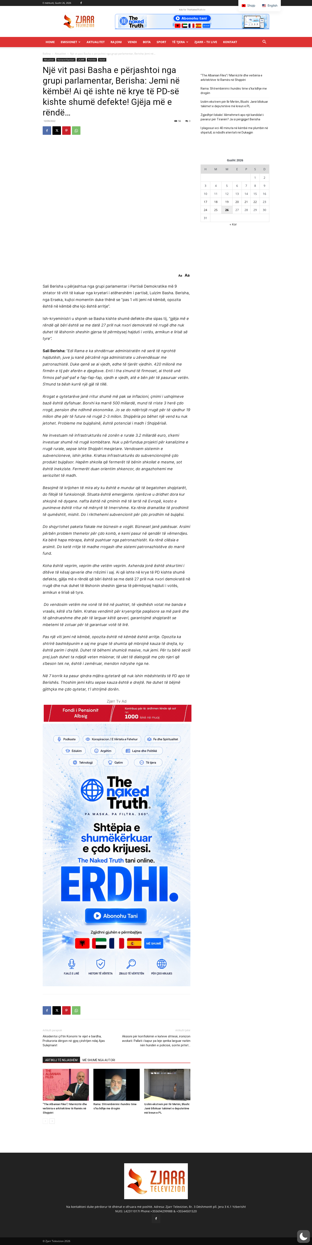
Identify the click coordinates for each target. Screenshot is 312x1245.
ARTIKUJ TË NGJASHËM (61, 1060)
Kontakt (230, 42)
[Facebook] (81, 3)
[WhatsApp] (76, 130)
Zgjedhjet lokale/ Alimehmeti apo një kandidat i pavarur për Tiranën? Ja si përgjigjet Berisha (232, 117)
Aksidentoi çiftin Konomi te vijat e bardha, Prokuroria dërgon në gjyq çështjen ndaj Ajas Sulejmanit (74, 1040)
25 (216, 210)
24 (205, 210)
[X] (56, 130)
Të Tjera (178, 42)
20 (237, 202)
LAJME (81, 59)
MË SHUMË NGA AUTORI (99, 1060)
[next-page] (52, 1121)
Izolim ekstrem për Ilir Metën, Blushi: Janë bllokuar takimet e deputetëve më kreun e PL (167, 1108)
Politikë (92, 59)
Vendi (132, 42)
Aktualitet (96, 42)
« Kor (233, 224)
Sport (161, 42)
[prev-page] (45, 1121)
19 (227, 202)
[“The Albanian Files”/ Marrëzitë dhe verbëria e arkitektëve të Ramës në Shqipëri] (66, 1085)
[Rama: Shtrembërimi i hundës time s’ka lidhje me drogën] (116, 1085)
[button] (264, 42)
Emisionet (69, 42)
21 (246, 202)
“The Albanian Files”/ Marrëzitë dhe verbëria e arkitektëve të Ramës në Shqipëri (65, 1108)
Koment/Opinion (66, 59)
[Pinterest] (66, 130)
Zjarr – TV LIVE (205, 42)
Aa (180, 275)
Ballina (47, 53)
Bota (147, 42)
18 (216, 202)
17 (205, 202)
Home (50, 42)
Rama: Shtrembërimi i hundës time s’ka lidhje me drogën (234, 91)
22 (255, 202)
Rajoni (116, 42)
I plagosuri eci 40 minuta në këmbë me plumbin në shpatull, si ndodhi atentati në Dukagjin (234, 130)
